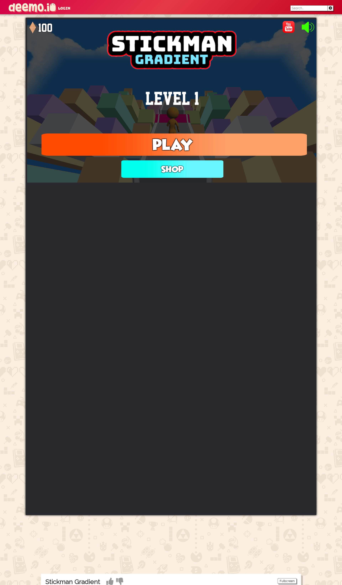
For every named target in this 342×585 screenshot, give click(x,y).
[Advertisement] (171, 544)
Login (64, 8)
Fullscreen (287, 581)
